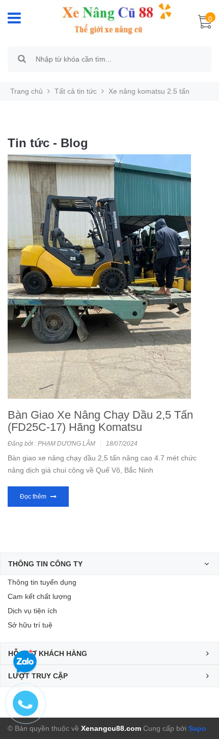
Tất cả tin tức (75, 91)
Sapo (197, 728)
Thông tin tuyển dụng (42, 582)
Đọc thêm (34, 496)
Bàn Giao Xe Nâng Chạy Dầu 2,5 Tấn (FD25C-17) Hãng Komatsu (100, 420)
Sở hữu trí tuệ (30, 625)
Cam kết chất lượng (39, 596)
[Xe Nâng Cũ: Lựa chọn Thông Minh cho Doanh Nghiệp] (111, 19)
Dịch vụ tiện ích (32, 611)
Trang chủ (26, 91)
